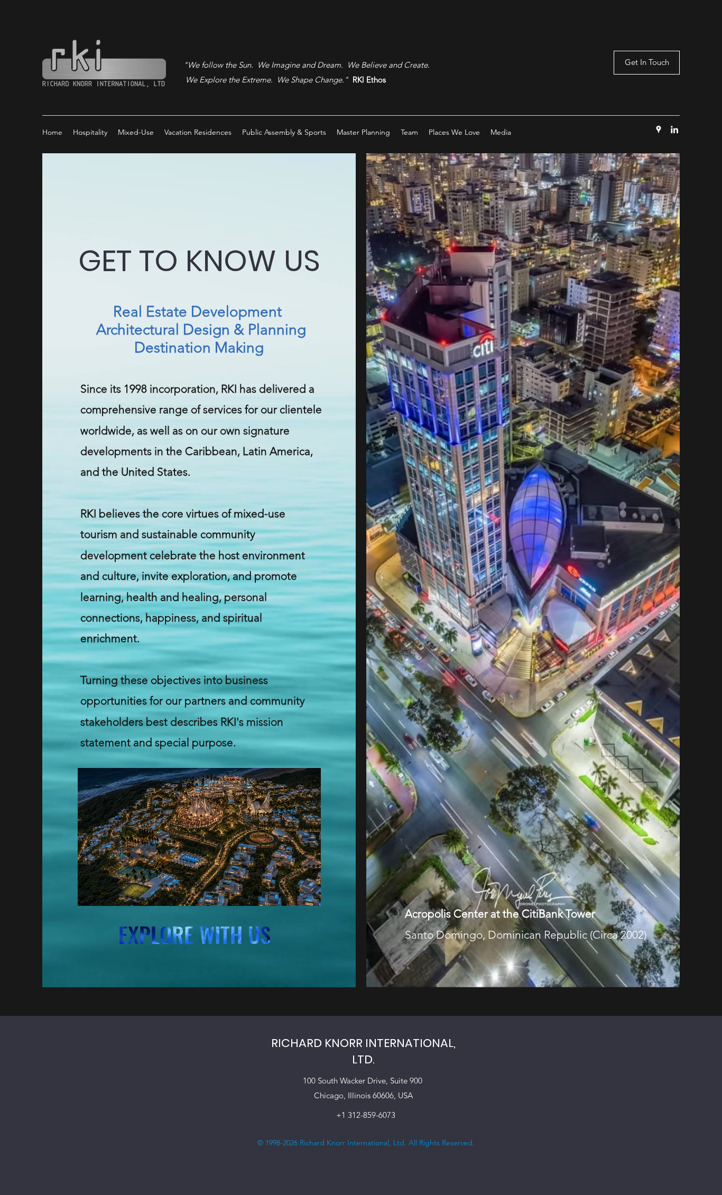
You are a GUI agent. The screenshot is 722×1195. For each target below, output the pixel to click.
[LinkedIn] (674, 129)
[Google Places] (658, 129)
